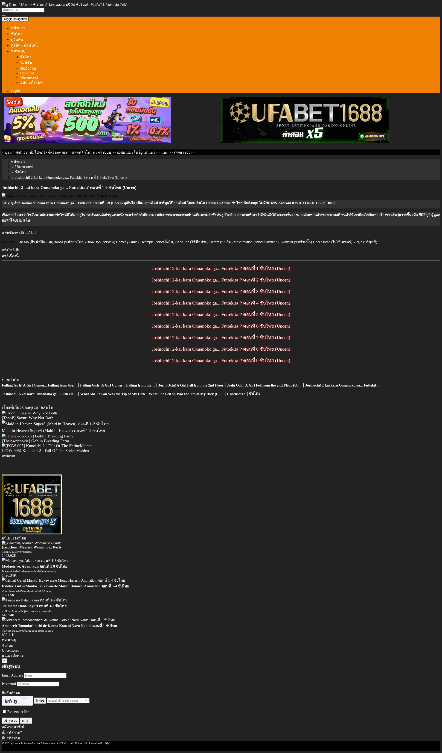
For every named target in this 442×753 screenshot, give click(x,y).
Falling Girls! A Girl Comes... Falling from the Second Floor (48, 385)
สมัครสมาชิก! (13, 727)
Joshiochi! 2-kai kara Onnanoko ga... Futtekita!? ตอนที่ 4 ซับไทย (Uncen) (221, 302)
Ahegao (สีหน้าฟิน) (32, 242)
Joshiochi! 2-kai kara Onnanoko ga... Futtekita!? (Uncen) (46, 394)
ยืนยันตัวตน (11, 693)
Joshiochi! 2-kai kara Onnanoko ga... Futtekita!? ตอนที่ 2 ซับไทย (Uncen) (221, 279)
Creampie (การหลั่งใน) (157, 242)
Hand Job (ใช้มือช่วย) (191, 242)
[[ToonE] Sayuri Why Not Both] (29, 413)
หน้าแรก (18, 28)
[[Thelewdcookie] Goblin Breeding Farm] (37, 436)
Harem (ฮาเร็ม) (221, 242)
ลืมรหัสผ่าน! (11, 738)
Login (15, 91)
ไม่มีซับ (26, 62)
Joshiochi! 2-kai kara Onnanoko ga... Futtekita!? (343, 385)
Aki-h (32, 232)
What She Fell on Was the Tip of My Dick (112, 394)
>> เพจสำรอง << (182, 152)
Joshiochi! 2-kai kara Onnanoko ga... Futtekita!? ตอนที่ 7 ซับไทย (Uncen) (221, 337)
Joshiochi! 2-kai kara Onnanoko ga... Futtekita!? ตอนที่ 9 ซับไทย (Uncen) (221, 360)
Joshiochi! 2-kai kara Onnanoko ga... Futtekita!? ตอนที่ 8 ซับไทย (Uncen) (221, 349)
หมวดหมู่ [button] (18, 51)
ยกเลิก (26, 720)
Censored (27, 73)
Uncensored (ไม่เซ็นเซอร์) (332, 242)
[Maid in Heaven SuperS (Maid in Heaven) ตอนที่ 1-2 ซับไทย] (55, 424)
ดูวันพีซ (17, 39)
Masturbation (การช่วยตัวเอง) (256, 242)
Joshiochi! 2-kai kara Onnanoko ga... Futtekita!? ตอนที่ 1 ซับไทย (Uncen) (221, 268)
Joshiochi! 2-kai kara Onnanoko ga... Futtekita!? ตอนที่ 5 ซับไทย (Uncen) (221, 314)
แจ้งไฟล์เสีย (11, 250)
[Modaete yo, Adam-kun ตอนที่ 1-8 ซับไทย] (35, 561)
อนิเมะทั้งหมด (31, 82)
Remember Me (17, 712)
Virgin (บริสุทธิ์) (365, 242)
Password (9, 684)
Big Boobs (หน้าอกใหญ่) (66, 242)
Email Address (12, 675)
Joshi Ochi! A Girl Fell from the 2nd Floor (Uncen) (266, 385)
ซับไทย (16, 34)
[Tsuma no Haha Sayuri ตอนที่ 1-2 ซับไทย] (34, 600)
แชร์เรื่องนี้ (10, 256)
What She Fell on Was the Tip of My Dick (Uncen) (188, 394)
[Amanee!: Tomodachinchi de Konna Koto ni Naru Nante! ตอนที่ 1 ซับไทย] (58, 620)
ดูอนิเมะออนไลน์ (24, 45)
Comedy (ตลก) (127, 242)
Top (106, 743)
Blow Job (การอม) (101, 242)
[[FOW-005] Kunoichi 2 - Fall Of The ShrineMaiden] (47, 445)
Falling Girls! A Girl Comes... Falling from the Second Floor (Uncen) (133, 385)
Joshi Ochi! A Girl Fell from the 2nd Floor (191, 385)
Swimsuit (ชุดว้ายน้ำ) (295, 242)
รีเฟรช (40, 700)
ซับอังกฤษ (28, 68)
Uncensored (29, 77)
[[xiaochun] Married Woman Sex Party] (31, 543)
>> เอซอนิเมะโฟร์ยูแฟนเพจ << (136, 152)
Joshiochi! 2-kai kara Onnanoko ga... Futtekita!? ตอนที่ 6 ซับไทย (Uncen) (221, 325)
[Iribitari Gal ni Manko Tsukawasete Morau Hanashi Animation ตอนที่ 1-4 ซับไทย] (63, 580)
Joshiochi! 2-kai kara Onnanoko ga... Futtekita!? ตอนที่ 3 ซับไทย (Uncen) (221, 291)
